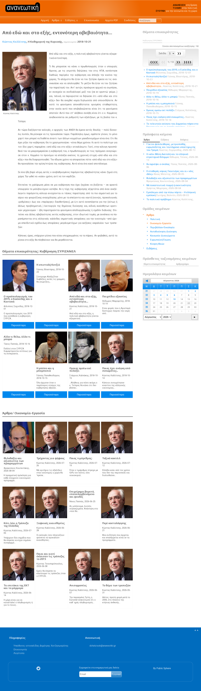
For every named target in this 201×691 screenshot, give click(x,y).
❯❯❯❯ (187, 62)
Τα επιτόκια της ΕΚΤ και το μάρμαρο (16, 587)
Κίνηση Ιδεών (157, 243)
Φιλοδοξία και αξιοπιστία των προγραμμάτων (14, 461)
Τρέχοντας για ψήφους (50, 458)
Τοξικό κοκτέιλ (111, 458)
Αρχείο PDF (111, 20)
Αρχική (45, 20)
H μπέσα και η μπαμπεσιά (45, 369)
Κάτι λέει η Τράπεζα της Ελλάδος (16, 524)
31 (146, 291)
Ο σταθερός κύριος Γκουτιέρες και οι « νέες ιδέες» (169, 172)
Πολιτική (155, 219)
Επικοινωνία (91, 20)
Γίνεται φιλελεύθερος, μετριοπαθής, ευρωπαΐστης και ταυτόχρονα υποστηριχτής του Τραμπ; (171, 147)
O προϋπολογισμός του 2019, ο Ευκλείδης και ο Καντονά (18, 299)
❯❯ (178, 62)
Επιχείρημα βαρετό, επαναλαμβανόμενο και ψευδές (81, 494)
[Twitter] (38, 668)
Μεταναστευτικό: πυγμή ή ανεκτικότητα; (168, 187)
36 (146, 311)
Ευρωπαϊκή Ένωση (160, 239)
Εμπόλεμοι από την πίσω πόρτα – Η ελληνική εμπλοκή (171, 194)
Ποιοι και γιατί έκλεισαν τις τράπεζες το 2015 (50, 556)
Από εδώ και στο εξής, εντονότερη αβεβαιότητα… (83, 299)
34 (146, 303)
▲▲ (196, 630)
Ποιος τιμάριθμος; (80, 458)
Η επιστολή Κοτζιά (48, 264)
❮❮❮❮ (154, 62)
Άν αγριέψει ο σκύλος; (172, 165)
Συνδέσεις (129, 20)
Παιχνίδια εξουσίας (114, 296)
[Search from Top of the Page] (158, 20)
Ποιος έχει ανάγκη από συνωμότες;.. (116, 369)
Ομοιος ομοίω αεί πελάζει (80, 369)
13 (174, 299)
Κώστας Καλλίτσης (14, 41)
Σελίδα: (163, 53)
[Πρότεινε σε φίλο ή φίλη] (131, 48)
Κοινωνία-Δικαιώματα (162, 235)
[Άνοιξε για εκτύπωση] (125, 48)
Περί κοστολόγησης (114, 523)
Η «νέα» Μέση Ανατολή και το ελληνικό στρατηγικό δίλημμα (172, 157)
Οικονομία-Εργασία (160, 223)
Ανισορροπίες (78, 585)
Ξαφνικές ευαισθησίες (50, 523)
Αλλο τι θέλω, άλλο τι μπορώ (17, 338)
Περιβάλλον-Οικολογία (162, 227)
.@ (102, 645)
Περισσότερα (18, 325)
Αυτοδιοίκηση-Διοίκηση (163, 231)
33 (146, 299)
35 (146, 307)
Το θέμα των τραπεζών (116, 585)
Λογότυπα (19, 653)
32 (146, 295)
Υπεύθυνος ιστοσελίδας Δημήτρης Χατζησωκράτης (41, 645)
